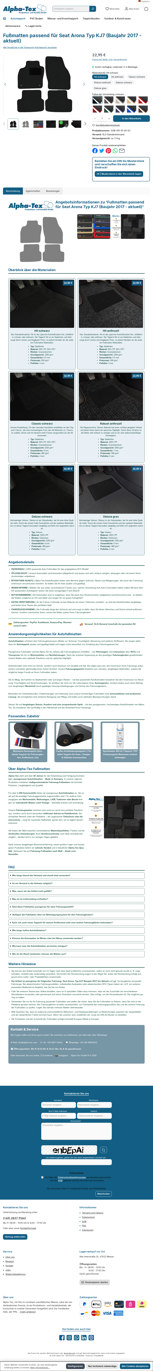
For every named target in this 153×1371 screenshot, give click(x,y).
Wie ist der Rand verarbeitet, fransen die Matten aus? (39, 954)
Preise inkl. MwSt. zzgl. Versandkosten (109, 59)
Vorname (59, 1100)
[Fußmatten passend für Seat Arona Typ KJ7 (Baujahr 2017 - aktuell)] (44, 84)
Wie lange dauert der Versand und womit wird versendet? (41, 875)
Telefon (94, 1111)
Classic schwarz (137, 77)
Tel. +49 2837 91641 (53, 1042)
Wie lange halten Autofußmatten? (29, 930)
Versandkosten (69, 1353)
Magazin (10, 1261)
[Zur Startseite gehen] (24, 8)
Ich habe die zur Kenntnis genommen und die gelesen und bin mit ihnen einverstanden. (78, 1179)
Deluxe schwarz (124, 82)
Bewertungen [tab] (53, 191)
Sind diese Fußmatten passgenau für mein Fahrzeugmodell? (43, 907)
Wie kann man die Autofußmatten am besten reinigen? (40, 946)
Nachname (94, 1100)
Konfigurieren (75, 1366)
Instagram (63, 1055)
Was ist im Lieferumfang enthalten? (30, 899)
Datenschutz (88, 1217)
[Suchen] (92, 9)
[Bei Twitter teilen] (101, 150)
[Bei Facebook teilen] (95, 150)
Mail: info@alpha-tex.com (25, 1042)
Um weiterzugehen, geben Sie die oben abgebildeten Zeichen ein (76, 1157)
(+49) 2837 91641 (14, 1218)
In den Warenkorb (131, 118)
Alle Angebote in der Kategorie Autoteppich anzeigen (30, 47)
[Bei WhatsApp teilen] (115, 150)
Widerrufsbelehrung (16, 1274)
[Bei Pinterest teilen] (108, 150)
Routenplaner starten (96, 1282)
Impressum (87, 1230)
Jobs (8, 1270)
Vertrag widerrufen (15, 1236)
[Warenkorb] (146, 9)
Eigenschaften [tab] (33, 191)
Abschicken (103, 1193)
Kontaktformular (28, 1228)
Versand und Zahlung (92, 1213)
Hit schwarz (100, 77)
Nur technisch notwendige (102, 1366)
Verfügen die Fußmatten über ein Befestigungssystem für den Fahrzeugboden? (52, 915)
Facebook (47, 1055)
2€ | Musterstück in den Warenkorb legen (119, 174)
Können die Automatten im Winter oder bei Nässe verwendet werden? (47, 938)
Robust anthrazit (102, 82)
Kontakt (9, 1265)
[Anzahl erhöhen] (109, 118)
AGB (60, 1180)
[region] (44, 91)
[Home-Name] (5, 18)
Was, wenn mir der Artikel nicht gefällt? (32, 891)
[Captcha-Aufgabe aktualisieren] (103, 1150)
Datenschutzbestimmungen (72, 1177)
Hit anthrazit (117, 77)
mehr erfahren (28, 1312)
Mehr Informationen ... (40, 1368)
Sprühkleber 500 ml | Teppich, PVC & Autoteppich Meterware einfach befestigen (120, 754)
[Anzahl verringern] (95, 118)
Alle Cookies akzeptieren (135, 1366)
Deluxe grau (100, 88)
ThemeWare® (98, 1356)
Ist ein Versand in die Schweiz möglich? (32, 883)
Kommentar (76, 1121)
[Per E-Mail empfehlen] (121, 150)
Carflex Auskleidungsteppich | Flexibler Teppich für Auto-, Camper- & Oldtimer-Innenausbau (74, 754)
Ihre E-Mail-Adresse (59, 1111)
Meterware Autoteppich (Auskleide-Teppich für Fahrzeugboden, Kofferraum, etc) (28, 754)
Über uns (10, 1257)
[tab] (13, 191)
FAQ (84, 1225)
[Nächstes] (84, 84)
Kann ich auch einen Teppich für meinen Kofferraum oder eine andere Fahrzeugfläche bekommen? (62, 923)
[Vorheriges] (5, 84)
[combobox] (70, 9)
